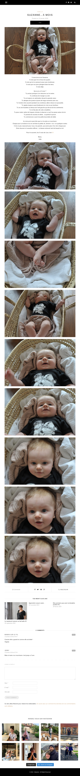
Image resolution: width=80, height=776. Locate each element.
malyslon (64, 589)
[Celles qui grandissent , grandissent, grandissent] (11, 752)
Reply (73, 634)
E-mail (7, 687)
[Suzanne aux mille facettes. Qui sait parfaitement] (50, 732)
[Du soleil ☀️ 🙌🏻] (30, 732)
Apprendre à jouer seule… (37, 603)
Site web (7, 692)
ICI (53, 132)
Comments (16, 589)
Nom (6, 683)
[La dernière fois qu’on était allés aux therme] (50, 752)
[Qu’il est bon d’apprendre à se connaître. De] (69, 732)
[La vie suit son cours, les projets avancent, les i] (30, 752)
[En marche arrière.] (69, 752)
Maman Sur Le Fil (11, 634)
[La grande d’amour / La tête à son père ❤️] (11, 732)
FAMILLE (40, 11)
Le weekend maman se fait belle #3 (16, 621)
